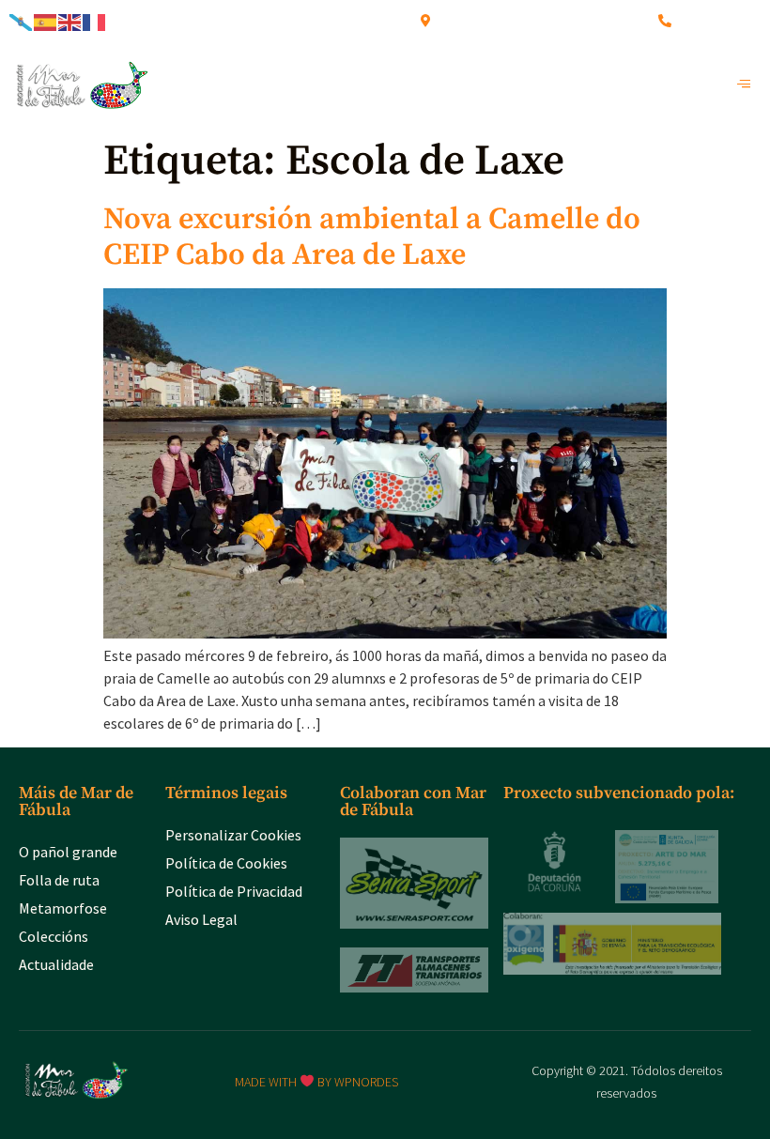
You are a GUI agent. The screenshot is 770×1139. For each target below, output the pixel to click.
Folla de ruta (59, 879)
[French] (95, 20)
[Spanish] (46, 20)
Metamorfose (63, 908)
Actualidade (56, 964)
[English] (70, 20)
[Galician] (21, 20)
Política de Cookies (226, 863)
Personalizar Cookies (233, 834)
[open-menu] (749, 85)
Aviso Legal (201, 919)
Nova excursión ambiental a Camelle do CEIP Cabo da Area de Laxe (371, 237)
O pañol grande (68, 851)
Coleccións (53, 936)
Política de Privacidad (233, 891)
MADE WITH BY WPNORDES (316, 1081)
